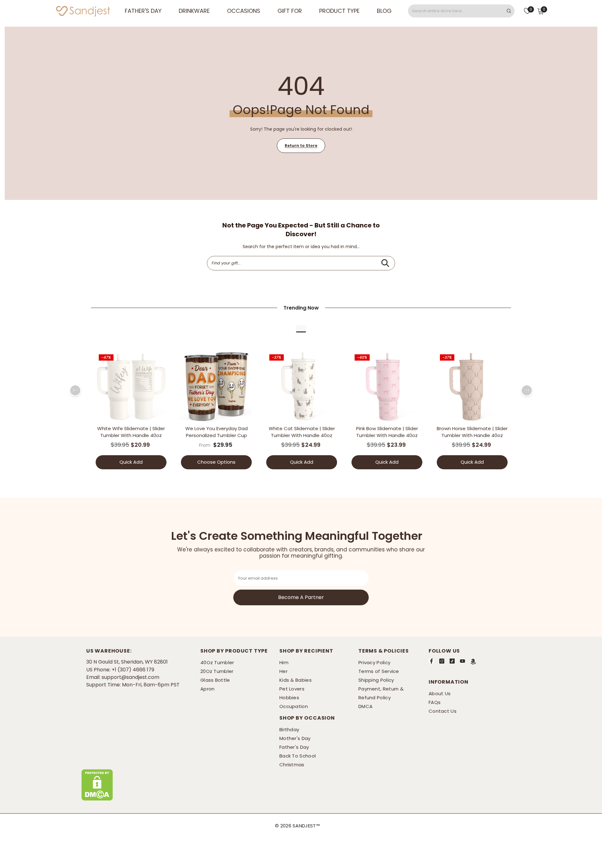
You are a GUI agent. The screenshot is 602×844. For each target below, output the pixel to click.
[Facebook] (431, 661)
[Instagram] (442, 661)
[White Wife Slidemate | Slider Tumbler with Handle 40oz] (131, 386)
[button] (75, 390)
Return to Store (301, 145)
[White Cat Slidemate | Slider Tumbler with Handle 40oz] (301, 386)
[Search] (461, 11)
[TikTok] (452, 661)
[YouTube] (462, 661)
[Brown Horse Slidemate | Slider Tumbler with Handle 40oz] (472, 386)
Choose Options (216, 462)
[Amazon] (473, 661)
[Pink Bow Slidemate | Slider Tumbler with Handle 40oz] (386, 386)
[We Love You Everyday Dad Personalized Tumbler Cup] (216, 386)
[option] (131, 412)
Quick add (131, 462)
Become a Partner (301, 597)
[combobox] (456, 11)
